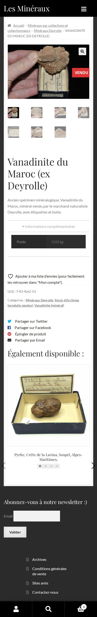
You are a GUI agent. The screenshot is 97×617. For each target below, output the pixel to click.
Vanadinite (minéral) (49, 305)
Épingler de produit (30, 334)
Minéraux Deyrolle (47, 31)
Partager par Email (30, 340)
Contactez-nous (45, 592)
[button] (82, 51)
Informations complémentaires (49, 226)
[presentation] (5, 465)
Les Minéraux (27, 8)
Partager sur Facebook (33, 327)
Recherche (48, 609)
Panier (75, 605)
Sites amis (40, 583)
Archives (39, 559)
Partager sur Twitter (31, 321)
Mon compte (16, 609)
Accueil (18, 25)
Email (8, 516)
